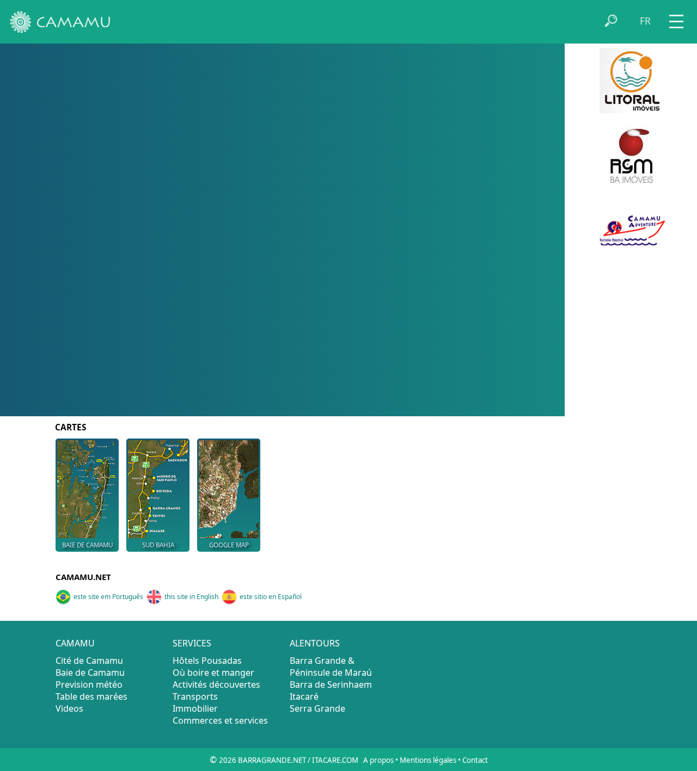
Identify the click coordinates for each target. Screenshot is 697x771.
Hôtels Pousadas (207, 661)
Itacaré (304, 696)
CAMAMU (75, 643)
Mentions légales (428, 760)
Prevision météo (89, 684)
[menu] (676, 18)
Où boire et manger (213, 673)
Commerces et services (220, 720)
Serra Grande (317, 708)
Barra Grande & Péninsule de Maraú (331, 667)
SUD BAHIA (158, 545)
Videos (69, 708)
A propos (378, 760)
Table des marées (91, 696)
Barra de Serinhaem (331, 684)
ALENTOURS (315, 643)
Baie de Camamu (90, 673)
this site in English (191, 596)
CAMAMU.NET (83, 576)
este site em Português (108, 596)
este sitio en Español (271, 596)
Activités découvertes (216, 684)
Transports (195, 696)
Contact (475, 760)
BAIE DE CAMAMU (87, 545)
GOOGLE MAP (229, 545)
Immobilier (195, 708)
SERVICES (192, 643)
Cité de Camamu (89, 661)
